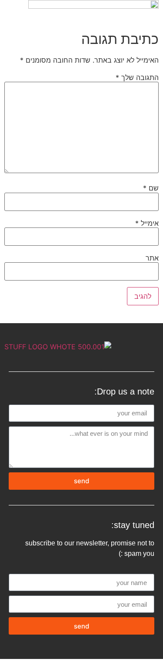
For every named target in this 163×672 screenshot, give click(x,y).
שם (151, 187)
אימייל (147, 223)
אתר (152, 257)
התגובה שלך (137, 77)
